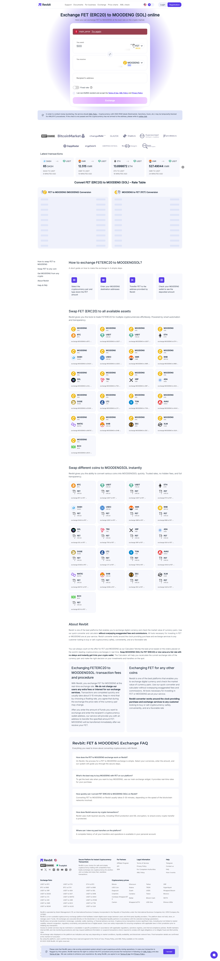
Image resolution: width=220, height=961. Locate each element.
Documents (78, 5)
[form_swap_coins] (110, 54)
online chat (143, 116)
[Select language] (145, 4)
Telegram (169, 863)
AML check (125, 5)
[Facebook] (58, 870)
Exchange (102, 5)
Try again (96, 31)
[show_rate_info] (91, 87)
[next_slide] (183, 167)
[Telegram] (41, 870)
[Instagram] (66, 870)
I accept (169, 952)
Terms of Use (113, 93)
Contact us (170, 866)
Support (68, 5)
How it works (170, 872)
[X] (45, 870)
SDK (118, 869)
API (118, 866)
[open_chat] (214, 955)
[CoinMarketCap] (70, 870)
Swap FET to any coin (47, 269)
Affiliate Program (123, 863)
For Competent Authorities (146, 869)
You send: (80, 42)
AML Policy (123, 93)
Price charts (113, 5)
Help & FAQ (42, 285)
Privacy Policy (137, 93)
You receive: (81, 59)
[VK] (54, 870)
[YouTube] (62, 870)
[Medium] (50, 870)
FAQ (167, 869)
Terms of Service (143, 863)
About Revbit (43, 281)
